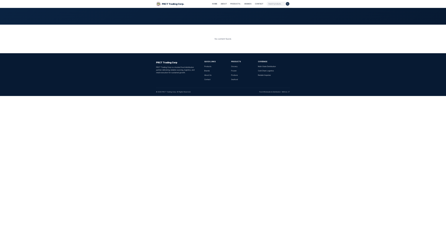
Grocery (234, 66)
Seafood (234, 79)
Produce (234, 75)
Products (235, 4)
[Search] (287, 4)
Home (214, 4)
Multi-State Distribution (267, 66)
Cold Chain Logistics (266, 71)
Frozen (234, 71)
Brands (247, 4)
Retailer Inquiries (264, 75)
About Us (208, 75)
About (224, 4)
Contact (259, 4)
